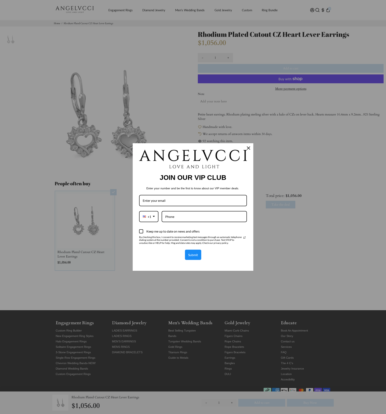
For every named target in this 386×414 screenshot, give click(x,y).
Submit (193, 255)
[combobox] (148, 216)
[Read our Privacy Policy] (244, 237)
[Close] (248, 148)
